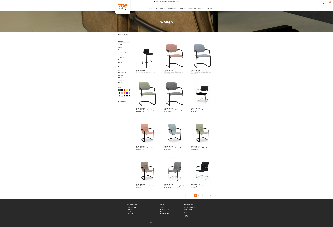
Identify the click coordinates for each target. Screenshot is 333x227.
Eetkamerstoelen (123, 52)
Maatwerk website (168, 222)
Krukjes (121, 55)
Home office (122, 57)
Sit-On (120, 77)
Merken (162, 8)
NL (324, 3)
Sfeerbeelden (173, 8)
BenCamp (120, 75)
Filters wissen (122, 101)
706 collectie (152, 8)
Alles (119, 70)
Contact (209, 8)
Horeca (120, 60)
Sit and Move (121, 80)
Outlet (200, 8)
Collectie (120, 34)
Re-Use (120, 62)
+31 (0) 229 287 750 (164, 209)
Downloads (192, 8)
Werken (120, 47)
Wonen (127, 34)
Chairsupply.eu (122, 72)
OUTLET (120, 45)
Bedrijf (182, 8)
